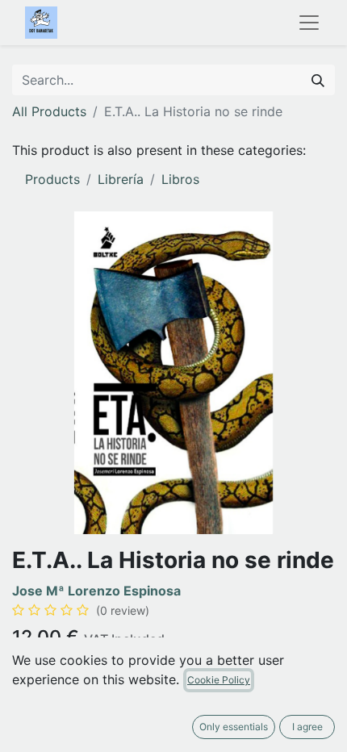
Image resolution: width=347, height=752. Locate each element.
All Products (49, 111)
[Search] (318, 80)
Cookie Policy (218, 680)
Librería (121, 179)
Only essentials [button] (233, 727)
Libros (180, 179)
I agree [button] (307, 727)
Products (52, 179)
